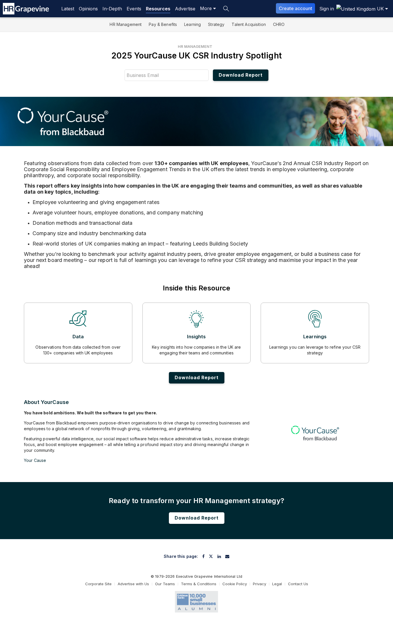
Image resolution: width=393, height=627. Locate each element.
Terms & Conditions (198, 583)
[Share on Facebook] (203, 556)
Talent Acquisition (249, 24)
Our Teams (165, 583)
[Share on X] (211, 556)
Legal (277, 583)
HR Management (126, 24)
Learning (192, 24)
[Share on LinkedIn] (219, 556)
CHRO (279, 24)
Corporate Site (98, 583)
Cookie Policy (234, 583)
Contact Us (298, 583)
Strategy (216, 24)
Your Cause (35, 460)
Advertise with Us (133, 583)
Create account (295, 8)
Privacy (259, 583)
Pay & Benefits (163, 24)
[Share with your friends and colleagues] (227, 556)
